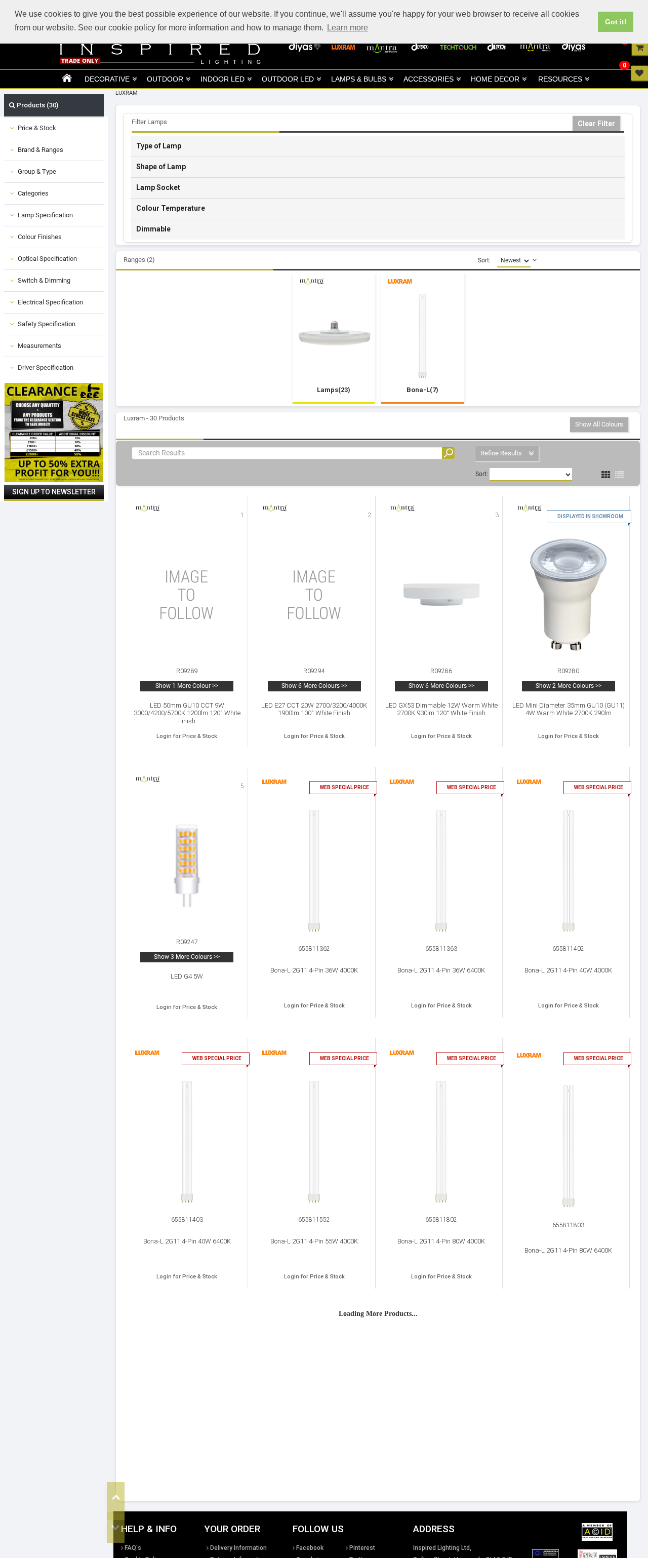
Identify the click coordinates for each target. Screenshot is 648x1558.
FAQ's (133, 1547)
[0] (639, 48)
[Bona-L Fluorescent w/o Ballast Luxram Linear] (422, 336)
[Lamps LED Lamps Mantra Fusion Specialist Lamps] (334, 336)
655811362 (314, 948)
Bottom (116, 1527)
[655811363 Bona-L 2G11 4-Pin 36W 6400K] (441, 871)
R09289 (187, 671)
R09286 (441, 671)
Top (116, 1497)
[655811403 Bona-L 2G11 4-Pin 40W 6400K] (187, 1142)
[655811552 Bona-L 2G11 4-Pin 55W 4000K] (314, 1142)
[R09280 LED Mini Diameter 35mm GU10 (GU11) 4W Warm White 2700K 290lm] (568, 594)
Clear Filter (596, 124)
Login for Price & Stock (186, 736)
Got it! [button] (616, 22)
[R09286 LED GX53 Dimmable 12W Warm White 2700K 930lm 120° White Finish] (441, 594)
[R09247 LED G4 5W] (187, 865)
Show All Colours (599, 424)
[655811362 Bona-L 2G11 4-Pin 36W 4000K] (314, 871)
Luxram (126, 93)
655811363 (441, 948)
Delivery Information (238, 1547)
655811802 (441, 1219)
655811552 (314, 1219)
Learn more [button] (347, 27)
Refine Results (501, 453)
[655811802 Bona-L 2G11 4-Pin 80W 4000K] (441, 1142)
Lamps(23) (333, 390)
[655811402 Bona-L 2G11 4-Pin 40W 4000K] (568, 871)
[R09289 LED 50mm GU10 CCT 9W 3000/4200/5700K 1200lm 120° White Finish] (187, 595)
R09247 (187, 942)
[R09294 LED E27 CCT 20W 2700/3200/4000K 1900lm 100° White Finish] (314, 595)
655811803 (568, 1225)
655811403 (187, 1219)
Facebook (309, 1547)
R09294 (314, 671)
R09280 (568, 671)
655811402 (568, 948)
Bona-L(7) (422, 390)
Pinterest (362, 1547)
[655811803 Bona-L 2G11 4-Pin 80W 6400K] (568, 1146)
